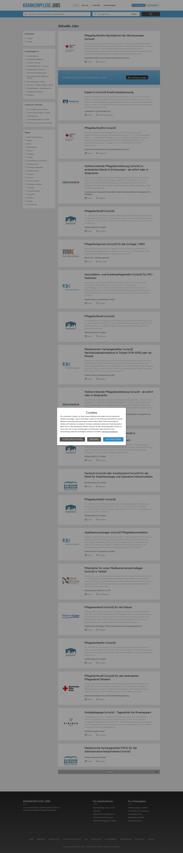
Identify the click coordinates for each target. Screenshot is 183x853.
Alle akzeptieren (113, 439)
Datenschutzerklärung (110, 432)
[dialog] (91, 426)
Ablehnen (94, 439)
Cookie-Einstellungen (72, 439)
